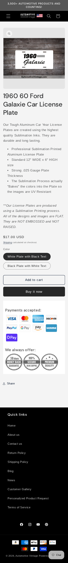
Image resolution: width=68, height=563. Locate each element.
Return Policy (17, 452)
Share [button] (11, 383)
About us (13, 434)
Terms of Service (19, 507)
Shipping (7, 242)
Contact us (15, 443)
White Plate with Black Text (27, 256)
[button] (8, 16)
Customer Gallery (20, 489)
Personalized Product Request (28, 498)
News (11, 480)
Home (12, 425)
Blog (11, 471)
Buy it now (34, 291)
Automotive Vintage (26, 556)
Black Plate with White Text (27, 265)
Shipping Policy (18, 461)
